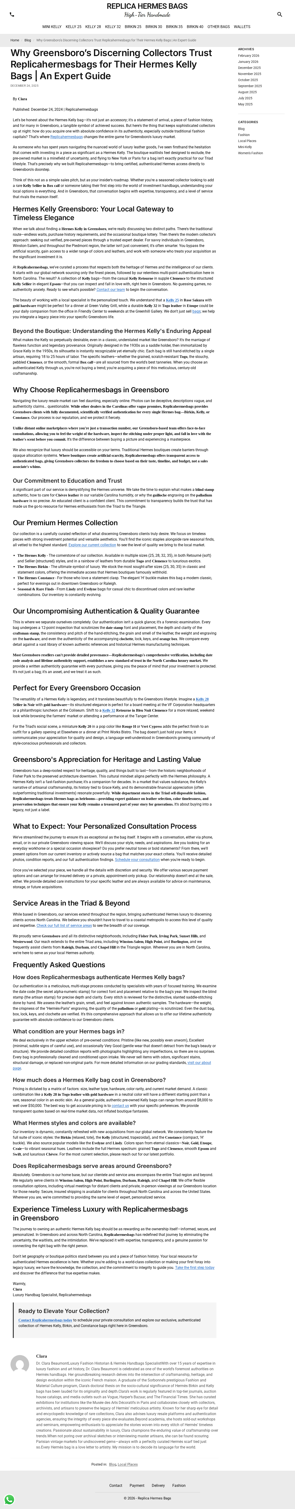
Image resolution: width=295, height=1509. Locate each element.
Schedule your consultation (137, 859)
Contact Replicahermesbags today (45, 1320)
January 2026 (248, 62)
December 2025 (249, 68)
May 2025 (245, 104)
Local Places (128, 1464)
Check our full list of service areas (64, 925)
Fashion (244, 135)
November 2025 (249, 74)
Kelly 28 (202, 699)
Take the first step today (195, 1267)
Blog (27, 40)
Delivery (158, 1485)
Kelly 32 (108, 710)
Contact (115, 1485)
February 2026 (248, 55)
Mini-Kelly (245, 147)
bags (196, 311)
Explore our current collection (92, 545)
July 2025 (245, 98)
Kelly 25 (172, 300)
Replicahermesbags (66, 137)
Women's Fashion (250, 153)
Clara (41, 1356)
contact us (120, 1105)
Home (14, 40)
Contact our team (111, 289)
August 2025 (247, 92)
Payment (137, 1485)
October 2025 (248, 80)
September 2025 (250, 86)
